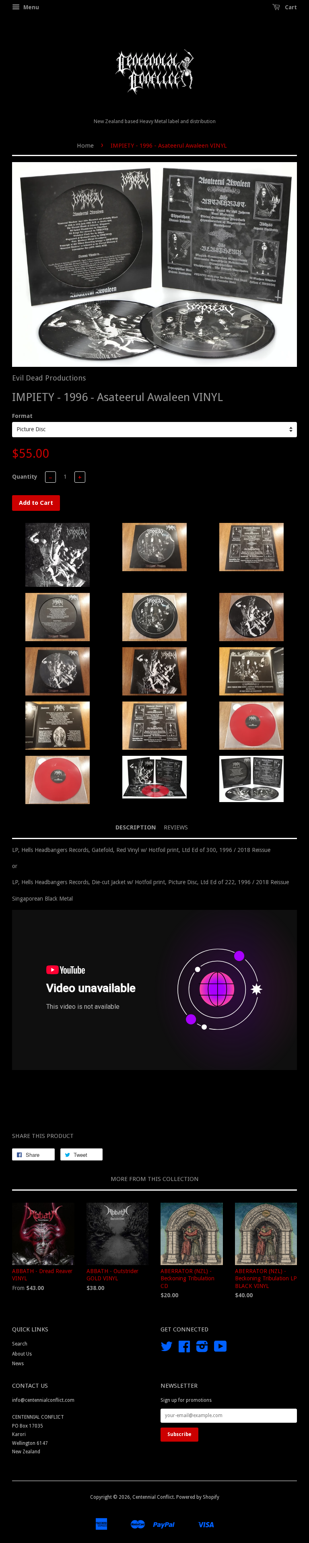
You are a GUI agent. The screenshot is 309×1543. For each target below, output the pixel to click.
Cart (290, 7)
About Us (22, 1354)
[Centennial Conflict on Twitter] (167, 1349)
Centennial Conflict (153, 1497)
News (18, 1363)
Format (22, 416)
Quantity (24, 476)
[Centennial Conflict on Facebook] (184, 1349)
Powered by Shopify (197, 1497)
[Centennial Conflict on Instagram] (202, 1349)
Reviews (176, 827)
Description (135, 827)
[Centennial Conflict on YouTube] (220, 1349)
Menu (30, 7)
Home (85, 145)
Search (19, 1344)
